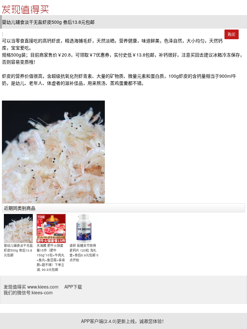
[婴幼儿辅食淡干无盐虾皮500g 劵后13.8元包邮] (18, 228)
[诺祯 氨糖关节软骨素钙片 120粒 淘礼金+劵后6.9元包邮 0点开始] (83, 228)
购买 (231, 34)
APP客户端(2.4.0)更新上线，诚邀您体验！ (123, 321)
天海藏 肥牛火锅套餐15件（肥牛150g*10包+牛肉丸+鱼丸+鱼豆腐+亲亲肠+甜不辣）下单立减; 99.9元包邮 (51, 257)
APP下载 (73, 286)
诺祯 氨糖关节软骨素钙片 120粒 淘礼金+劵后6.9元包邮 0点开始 (83, 252)
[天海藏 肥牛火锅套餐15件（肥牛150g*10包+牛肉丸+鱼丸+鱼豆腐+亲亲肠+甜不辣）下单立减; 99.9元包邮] (51, 228)
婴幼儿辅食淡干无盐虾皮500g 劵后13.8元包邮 (18, 250)
